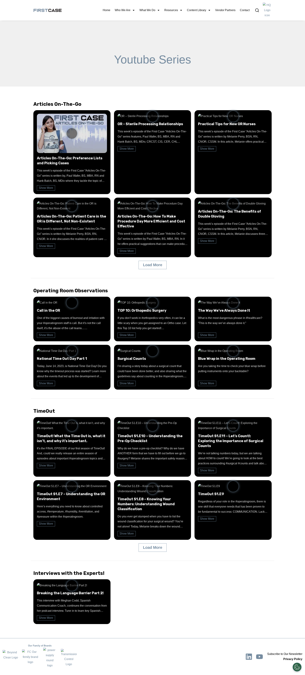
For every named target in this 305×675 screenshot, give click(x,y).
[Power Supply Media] (49, 658)
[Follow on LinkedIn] (248, 656)
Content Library (196, 10)
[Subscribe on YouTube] (259, 656)
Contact (245, 10)
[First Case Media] (30, 657)
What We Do (147, 10)
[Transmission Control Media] (69, 658)
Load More (152, 265)
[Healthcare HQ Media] (267, 10)
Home (106, 10)
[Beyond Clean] (11, 658)
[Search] (257, 10)
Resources (171, 10)
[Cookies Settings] (297, 667)
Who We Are (122, 10)
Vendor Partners (225, 10)
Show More (46, 187)
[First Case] (47, 10)
